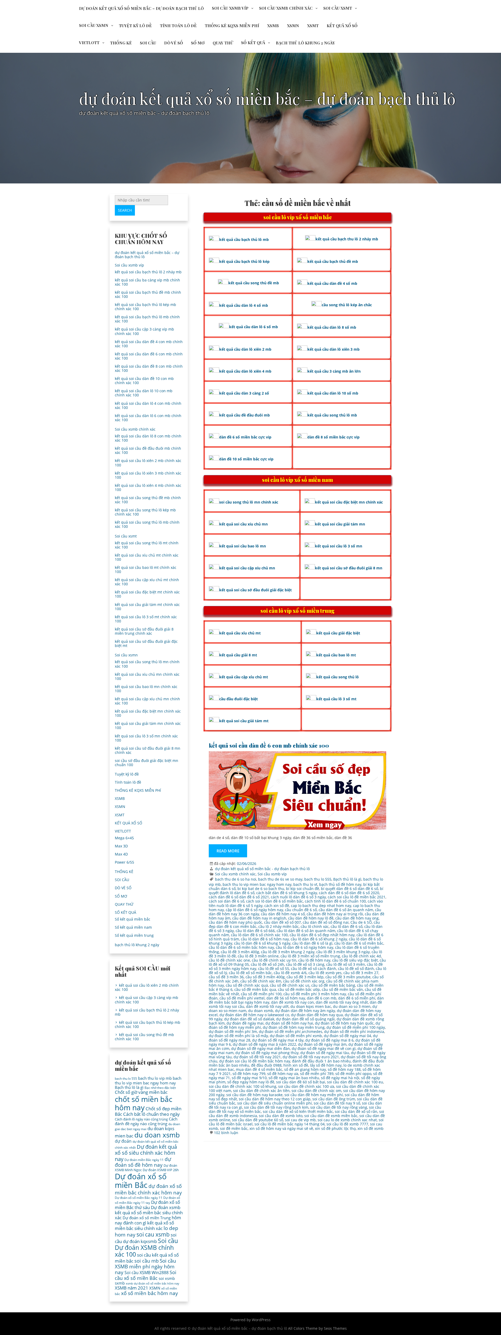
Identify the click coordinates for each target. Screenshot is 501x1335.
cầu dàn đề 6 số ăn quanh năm (346, 909)
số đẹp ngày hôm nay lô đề (250, 1081)
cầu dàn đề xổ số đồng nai (326, 922)
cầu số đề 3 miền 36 (226, 976)
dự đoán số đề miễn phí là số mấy (238, 1035)
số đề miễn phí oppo (353, 1073)
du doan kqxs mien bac (310, 1006)
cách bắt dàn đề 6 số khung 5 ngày (286, 892)
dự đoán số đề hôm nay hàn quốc (344, 1023)
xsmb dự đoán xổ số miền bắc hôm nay (152, 1283)
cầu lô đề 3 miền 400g (240, 951)
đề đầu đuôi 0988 (266, 1065)
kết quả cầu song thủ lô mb (332, 415)
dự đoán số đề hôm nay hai (289, 1023)
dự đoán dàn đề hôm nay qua (317, 1014)
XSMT (313, 25)
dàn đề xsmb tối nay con (292, 1002)
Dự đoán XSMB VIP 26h (161, 1170)
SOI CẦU (148, 42)
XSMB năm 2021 (131, 1288)
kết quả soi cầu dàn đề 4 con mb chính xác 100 (149, 343)
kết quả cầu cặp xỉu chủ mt (243, 676)
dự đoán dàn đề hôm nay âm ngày (305, 1010)
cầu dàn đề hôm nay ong (357, 918)
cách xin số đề (276, 905)
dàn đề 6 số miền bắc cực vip (245, 437)
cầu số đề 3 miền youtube (348, 976)
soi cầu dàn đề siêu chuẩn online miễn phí (274, 1103)
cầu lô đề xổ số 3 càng (305, 964)
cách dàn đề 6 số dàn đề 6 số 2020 (349, 892)
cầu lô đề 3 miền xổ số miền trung (310, 955)
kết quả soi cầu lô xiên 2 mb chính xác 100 (148, 462)
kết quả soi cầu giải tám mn (340, 524)
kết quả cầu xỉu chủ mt (240, 633)
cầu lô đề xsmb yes (325, 972)
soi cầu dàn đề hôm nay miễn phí (313, 1094)
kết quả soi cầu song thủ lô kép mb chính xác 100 (145, 512)
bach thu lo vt (305, 884)
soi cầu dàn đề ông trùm (333, 1098)
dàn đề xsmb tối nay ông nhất (342, 1002)
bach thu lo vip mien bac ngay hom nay (257, 884)
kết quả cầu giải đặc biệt (338, 633)
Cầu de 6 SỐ (361, 922)
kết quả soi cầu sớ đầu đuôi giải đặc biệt (255, 589)
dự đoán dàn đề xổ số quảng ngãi (305, 1018)
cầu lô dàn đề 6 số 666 (255, 930)
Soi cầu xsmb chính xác (286, 8)
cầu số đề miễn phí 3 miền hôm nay (314, 993)
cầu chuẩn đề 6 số (301, 909)
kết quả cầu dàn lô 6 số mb (253, 326)
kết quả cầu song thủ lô (337, 676)
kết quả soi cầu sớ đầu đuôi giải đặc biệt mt (146, 643)
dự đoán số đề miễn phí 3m (233, 1031)
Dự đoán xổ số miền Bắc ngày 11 (138, 1197)
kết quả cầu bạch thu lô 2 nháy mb (346, 238)
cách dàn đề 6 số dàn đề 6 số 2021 (239, 896)
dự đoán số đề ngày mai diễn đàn (260, 1048)
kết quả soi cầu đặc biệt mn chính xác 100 (148, 713)
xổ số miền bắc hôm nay (149, 1293)
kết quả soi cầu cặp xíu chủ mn (247, 567)
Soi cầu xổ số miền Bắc (145, 1275)
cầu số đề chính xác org (303, 981)
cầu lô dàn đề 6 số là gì (312, 943)
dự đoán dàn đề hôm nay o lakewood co (254, 1014)
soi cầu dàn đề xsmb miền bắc (330, 1115)
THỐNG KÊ (121, 42)
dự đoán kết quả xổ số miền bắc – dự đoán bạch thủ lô (141, 8)
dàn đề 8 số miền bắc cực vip (333, 437)
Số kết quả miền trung (134, 935)
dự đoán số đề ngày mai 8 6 (329, 1040)
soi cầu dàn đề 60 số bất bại (300, 1081)
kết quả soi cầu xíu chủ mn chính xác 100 (147, 676)
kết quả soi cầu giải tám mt (244, 720)
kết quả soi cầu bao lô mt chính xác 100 (145, 569)
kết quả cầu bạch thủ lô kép (244, 261)
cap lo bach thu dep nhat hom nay (321, 905)
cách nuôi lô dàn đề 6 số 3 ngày (298, 896)
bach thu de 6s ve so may (280, 879)
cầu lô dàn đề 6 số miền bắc (358, 943)
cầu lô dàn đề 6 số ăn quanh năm (306, 930)
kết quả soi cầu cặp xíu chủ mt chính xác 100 (147, 581)
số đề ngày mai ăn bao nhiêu (294, 1077)
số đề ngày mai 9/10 (249, 1077)
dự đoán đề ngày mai (245, 1023)
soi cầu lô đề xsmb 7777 (347, 1124)
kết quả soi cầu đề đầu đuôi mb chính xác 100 (148, 450)
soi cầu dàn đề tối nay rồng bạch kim (276, 1107)
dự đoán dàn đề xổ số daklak (249, 1018)
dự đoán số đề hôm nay (143, 1161)
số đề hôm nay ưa (282, 1073)
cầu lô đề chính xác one (229, 960)
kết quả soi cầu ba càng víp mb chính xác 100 (147, 282)
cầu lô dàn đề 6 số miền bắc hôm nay (241, 947)
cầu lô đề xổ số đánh (356, 968)
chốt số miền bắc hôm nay (143, 1103)
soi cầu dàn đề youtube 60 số (257, 1119)
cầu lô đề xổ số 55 (273, 968)
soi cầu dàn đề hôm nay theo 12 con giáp (275, 1098)
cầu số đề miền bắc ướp (299, 989)
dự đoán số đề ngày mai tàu (324, 1052)
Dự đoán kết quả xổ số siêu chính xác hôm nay (146, 1152)
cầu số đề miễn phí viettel (242, 998)
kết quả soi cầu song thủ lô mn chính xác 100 (147, 663)
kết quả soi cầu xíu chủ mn (243, 524)
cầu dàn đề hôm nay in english (259, 918)
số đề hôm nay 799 (248, 1073)
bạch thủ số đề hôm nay (340, 884)
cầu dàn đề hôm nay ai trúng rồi (335, 913)
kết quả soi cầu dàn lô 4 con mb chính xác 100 (148, 405)
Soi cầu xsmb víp (230, 8)
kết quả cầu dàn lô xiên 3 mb (333, 349)
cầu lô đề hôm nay (314, 960)
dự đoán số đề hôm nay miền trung (294, 1027)
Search (125, 210)
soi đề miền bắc (234, 1128)
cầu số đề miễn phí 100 (261, 993)
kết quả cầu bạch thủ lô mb (244, 239)
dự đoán (123, 1141)
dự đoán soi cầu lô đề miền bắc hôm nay (254, 1061)
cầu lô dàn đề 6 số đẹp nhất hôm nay (322, 934)
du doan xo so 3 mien (352, 1006)
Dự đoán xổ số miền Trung (147, 1217)
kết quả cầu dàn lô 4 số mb (243, 305)
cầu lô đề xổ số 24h (267, 964)
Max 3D (121, 845)
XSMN (293, 25)
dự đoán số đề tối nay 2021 (257, 1056)
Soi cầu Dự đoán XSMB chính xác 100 (146, 1247)
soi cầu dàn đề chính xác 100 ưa (306, 1086)
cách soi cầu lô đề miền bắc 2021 (356, 896)
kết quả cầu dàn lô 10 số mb (332, 393)
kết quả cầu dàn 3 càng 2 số (244, 393)
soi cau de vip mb (300, 1119)
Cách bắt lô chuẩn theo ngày (151, 1114)
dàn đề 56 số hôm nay (285, 998)
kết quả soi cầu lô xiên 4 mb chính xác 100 (148, 487)
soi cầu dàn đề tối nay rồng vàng (338, 1107)
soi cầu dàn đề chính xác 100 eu (355, 1081)
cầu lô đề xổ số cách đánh (313, 968)
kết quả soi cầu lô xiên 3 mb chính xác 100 (148, 475)
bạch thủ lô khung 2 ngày (305, 42)
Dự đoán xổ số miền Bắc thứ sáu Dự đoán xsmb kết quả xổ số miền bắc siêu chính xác (149, 1210)
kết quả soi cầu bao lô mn (242, 546)
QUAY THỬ (223, 42)
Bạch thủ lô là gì (347, 879)
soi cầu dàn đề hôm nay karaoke (254, 1094)
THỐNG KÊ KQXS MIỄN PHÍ (232, 25)
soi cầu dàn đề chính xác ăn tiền (261, 1090)
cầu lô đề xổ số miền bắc (250, 972)
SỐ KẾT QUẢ (253, 42)
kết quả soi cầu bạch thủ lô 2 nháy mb (148, 271)
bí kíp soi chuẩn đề (302, 888)
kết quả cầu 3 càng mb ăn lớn (334, 371)
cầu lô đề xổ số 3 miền (345, 964)
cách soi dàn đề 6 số (226, 901)
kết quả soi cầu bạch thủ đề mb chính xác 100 (148, 294)
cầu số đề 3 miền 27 (360, 972)
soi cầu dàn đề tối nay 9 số (337, 1103)
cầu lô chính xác (315, 926)
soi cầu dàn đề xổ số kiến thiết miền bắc (298, 1111)
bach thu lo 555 (317, 879)
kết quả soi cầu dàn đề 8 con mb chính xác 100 (149, 368)
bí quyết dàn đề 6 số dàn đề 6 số (349, 888)
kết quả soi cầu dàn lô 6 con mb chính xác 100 (148, 417)
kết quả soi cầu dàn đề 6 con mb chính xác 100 (269, 745)
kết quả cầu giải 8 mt (238, 654)
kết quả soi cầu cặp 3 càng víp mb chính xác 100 (144, 331)
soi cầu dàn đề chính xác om (316, 1090)
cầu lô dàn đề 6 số (346, 926)
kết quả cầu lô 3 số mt (336, 698)
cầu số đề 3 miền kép (305, 976)
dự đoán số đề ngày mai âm (322, 1044)
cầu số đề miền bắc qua (255, 989)
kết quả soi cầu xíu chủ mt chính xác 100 (146, 557)
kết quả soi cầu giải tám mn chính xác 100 (148, 725)
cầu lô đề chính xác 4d (361, 955)
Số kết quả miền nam (133, 927)
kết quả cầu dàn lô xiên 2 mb (245, 349)
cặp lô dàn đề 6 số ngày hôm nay (254, 909)
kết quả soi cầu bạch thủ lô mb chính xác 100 (147, 318)
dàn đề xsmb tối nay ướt (267, 1006)
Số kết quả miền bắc (132, 919)
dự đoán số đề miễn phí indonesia (354, 1031)
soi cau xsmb (153, 1234)
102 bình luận (226, 1132)
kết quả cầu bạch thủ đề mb (332, 261)
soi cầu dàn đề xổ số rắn (356, 1111)
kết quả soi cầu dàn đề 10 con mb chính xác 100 (144, 380)
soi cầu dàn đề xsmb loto (280, 1115)
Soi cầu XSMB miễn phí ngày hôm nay (145, 1266)
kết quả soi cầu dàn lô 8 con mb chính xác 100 (148, 438)
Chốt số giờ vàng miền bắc (141, 1092)
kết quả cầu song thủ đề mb (253, 282)
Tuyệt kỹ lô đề (135, 25)
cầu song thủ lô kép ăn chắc (347, 304)
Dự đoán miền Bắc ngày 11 (144, 1160)
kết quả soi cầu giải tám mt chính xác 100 (147, 606)
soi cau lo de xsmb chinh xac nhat (347, 1119)
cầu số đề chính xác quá (247, 985)
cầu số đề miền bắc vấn (342, 989)
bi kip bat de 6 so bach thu (260, 888)
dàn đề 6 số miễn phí (356, 998)
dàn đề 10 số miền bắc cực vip (246, 458)
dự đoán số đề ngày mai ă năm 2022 (264, 1044)
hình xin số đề (295, 1065)
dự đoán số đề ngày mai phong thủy (267, 1052)
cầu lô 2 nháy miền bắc (278, 926)
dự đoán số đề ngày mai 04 (347, 1035)
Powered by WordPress (250, 1319)
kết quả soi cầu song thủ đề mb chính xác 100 (148, 499)
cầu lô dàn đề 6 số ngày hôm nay (304, 947)
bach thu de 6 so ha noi (235, 879)
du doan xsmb (260, 1010)
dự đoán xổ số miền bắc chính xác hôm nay (148, 1189)
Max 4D (121, 854)
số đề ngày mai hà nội (340, 1077)
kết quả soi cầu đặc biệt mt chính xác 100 (147, 594)
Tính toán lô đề (178, 25)
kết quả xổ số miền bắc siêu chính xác (144, 1226)
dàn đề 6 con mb (321, 998)
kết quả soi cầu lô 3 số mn (338, 546)
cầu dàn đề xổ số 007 (282, 922)
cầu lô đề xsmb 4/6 (290, 972)
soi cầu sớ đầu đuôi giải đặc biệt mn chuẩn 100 (146, 762)
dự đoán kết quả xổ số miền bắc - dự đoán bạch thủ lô (262, 868)
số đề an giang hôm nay (305, 1069)
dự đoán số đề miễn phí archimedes (290, 1031)
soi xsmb (167, 1278)
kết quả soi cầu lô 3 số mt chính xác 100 (146, 618)
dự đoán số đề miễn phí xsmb (296, 1035)
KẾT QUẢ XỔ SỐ (342, 25)
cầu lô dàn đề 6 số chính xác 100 (259, 934)
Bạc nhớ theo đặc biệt (160, 1087)
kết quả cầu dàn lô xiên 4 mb (245, 371)
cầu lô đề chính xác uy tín (274, 960)
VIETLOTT (89, 42)
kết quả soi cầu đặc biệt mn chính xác (349, 502)
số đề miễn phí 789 (316, 1073)
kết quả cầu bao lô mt (336, 654)
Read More (228, 850)
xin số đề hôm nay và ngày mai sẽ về (281, 1128)
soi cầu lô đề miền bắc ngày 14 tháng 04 (289, 1124)
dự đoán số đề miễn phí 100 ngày (355, 1027)
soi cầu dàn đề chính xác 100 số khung (242, 1086)
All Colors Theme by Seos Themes (317, 1328)
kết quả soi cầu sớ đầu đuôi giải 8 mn (348, 567)
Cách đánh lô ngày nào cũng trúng (141, 1119)
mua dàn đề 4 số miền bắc (259, 1069)
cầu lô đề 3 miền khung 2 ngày (287, 951)
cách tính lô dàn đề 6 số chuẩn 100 (335, 901)
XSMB (273, 25)
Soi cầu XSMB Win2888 (146, 1272)
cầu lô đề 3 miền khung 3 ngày (343, 951)
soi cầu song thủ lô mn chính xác (248, 502)
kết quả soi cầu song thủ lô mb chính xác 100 (147, 524)
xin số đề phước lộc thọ (335, 1128)
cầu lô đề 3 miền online (258, 955)
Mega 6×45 (124, 837)
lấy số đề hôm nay (326, 1065)
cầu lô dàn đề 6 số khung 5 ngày (262, 943)
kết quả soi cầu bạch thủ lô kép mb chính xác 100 (145, 306)
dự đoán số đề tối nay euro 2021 (311, 1056)
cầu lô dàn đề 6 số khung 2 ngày (319, 939)
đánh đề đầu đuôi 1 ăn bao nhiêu (321, 1061)
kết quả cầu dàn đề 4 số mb (332, 283)
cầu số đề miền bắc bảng (333, 985)
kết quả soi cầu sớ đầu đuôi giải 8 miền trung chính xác (144, 631)
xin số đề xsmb (370, 1128)
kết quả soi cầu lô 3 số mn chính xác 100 (146, 738)
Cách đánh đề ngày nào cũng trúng (146, 1121)
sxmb (120, 1283)
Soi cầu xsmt (337, 8)
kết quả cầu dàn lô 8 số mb (331, 327)
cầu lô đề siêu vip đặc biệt (355, 960)
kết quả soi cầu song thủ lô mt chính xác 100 (146, 545)
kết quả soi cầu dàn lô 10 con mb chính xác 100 (143, 392)
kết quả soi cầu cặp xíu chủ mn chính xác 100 (147, 701)
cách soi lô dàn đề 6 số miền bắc (274, 901)
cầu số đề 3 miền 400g (265, 976)
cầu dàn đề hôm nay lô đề (310, 918)
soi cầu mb (146, 1261)
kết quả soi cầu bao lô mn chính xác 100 (146, 688)
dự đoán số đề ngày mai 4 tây (277, 1040)
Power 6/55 (124, 862)
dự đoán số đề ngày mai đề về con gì (324, 1048)
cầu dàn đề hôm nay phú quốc (235, 922)
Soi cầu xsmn (93, 25)
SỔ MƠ (198, 42)
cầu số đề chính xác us (289, 985)
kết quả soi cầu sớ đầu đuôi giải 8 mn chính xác (147, 750)
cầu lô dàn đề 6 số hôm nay (265, 939)
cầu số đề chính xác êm (260, 981)
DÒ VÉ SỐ (173, 42)
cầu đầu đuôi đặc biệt (238, 698)
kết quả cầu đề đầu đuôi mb (244, 415)
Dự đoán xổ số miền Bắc (141, 1180)
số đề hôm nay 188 (344, 1069)
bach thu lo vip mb (155, 1078)
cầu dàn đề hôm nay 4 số (283, 913)
